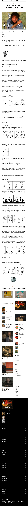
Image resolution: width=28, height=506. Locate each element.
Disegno (16, 364)
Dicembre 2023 (4, 456)
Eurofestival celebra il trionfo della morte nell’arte (20, 315)
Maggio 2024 (4, 452)
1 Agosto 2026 (8, 314)
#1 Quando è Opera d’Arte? (21, 338)
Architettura (19, 363)
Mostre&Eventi (4, 373)
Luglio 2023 (4, 465)
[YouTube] (23, 358)
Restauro (16, 392)
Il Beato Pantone (5, 374)
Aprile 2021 (3, 491)
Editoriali (20, 292)
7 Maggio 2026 (8, 327)
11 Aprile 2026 (4, 375)
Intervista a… (16, 374)
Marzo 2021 (3, 493)
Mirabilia (16, 377)
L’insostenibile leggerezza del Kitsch (8, 312)
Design (16, 388)
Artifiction (7, 292)
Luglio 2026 (4, 430)
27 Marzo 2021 (6, 294)
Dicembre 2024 (4, 443)
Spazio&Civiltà (8, 388)
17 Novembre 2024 (21, 353)
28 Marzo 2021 (11, 9)
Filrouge (16, 389)
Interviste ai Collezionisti (18, 375)
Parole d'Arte (16, 391)
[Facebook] (17, 358)
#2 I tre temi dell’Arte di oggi (21, 334)
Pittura (8, 373)
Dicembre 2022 (4, 476)
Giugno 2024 (4, 450)
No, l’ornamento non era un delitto (9, 308)
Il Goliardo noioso (5, 389)
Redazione (10, 294)
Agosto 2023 (4, 463)
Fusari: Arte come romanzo (7, 343)
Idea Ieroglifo (17, 371)
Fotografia (16, 395)
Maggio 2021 (4, 489)
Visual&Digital (17, 394)
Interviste (16, 373)
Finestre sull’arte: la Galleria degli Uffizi (9, 317)
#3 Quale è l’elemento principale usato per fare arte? (21, 329)
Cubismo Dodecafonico (8, 321)
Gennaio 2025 (4, 441)
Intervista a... (8, 342)
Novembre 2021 (4, 480)
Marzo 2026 (4, 437)
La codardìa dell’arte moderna (5, 359)
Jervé (7, 417)
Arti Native (3, 342)
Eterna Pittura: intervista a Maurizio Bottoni (22, 351)
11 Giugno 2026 (8, 319)
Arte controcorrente (22, 326)
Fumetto (14, 3)
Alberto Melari (16, 9)
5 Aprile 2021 (17, 294)
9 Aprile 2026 (4, 390)
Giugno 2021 (4, 487)
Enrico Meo (8, 413)
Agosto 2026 (4, 428)
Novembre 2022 (4, 478)
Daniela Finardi (22, 294)
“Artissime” (21, 347)
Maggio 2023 (4, 467)
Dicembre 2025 (4, 439)
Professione (17, 384)
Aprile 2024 (4, 454)
